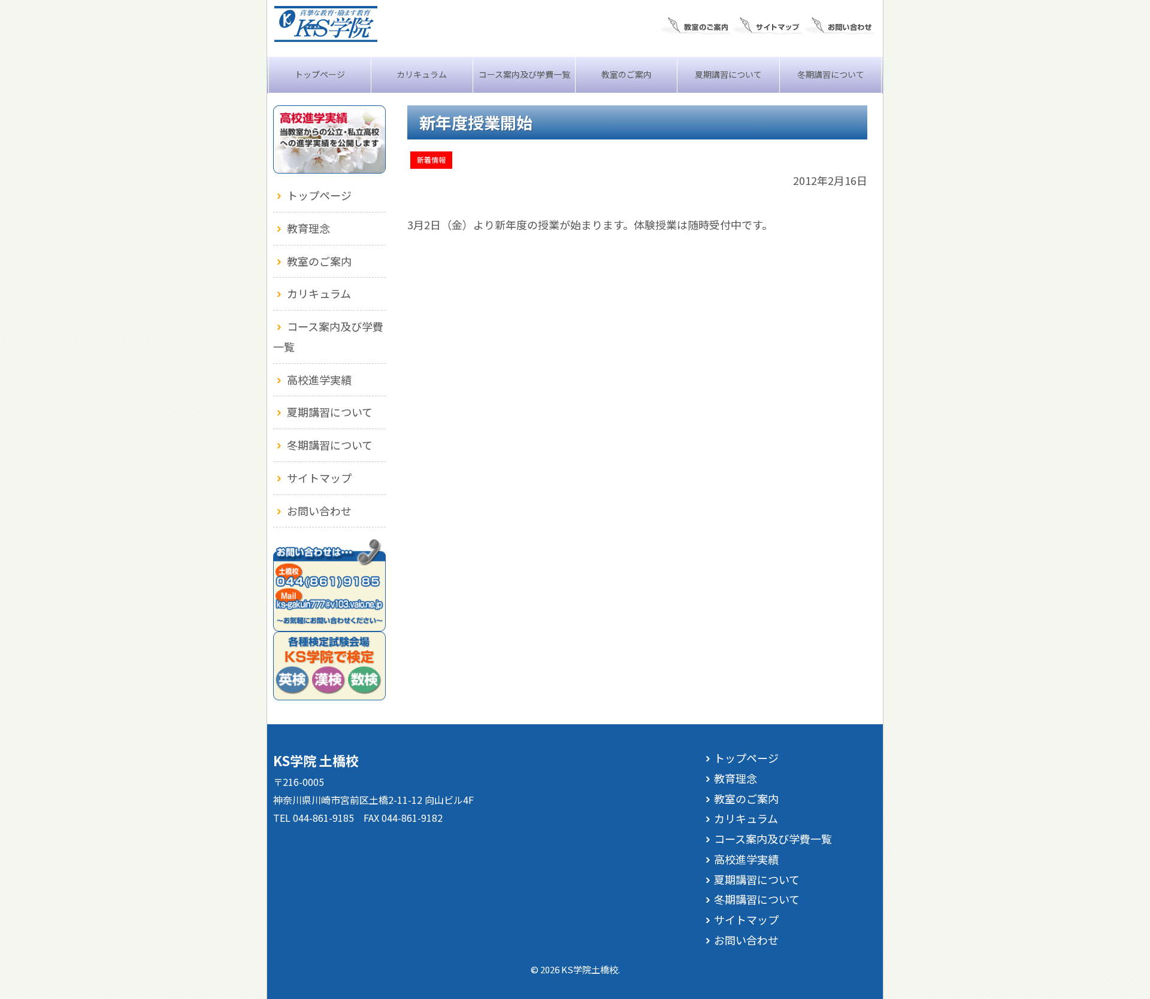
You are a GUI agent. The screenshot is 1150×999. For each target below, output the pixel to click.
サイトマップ (319, 477)
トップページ (320, 74)
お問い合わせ (319, 510)
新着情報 (431, 159)
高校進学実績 (319, 379)
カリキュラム (422, 74)
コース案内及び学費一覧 (524, 74)
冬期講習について (830, 74)
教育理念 (308, 228)
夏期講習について (728, 74)
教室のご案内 (626, 74)
